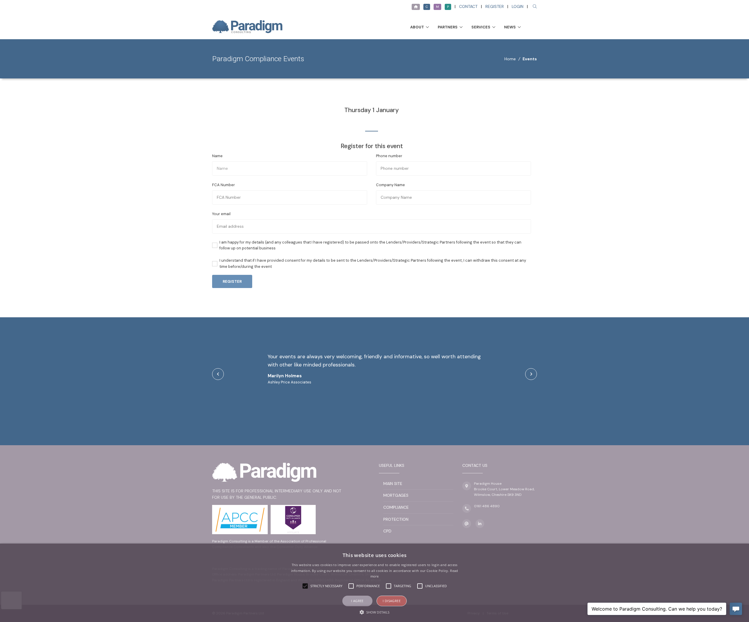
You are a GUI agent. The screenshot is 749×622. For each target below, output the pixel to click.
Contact (468, 6)
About (417, 27)
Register (494, 6)
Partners (448, 27)
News (510, 27)
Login (517, 6)
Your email (221, 213)
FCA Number (223, 184)
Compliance (396, 507)
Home (510, 58)
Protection (395, 519)
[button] (374, 612)
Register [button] (232, 281)
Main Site (392, 483)
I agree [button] (357, 601)
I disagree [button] (392, 601)
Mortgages (395, 495)
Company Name (390, 184)
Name (217, 155)
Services (480, 27)
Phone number (389, 155)
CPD (387, 531)
